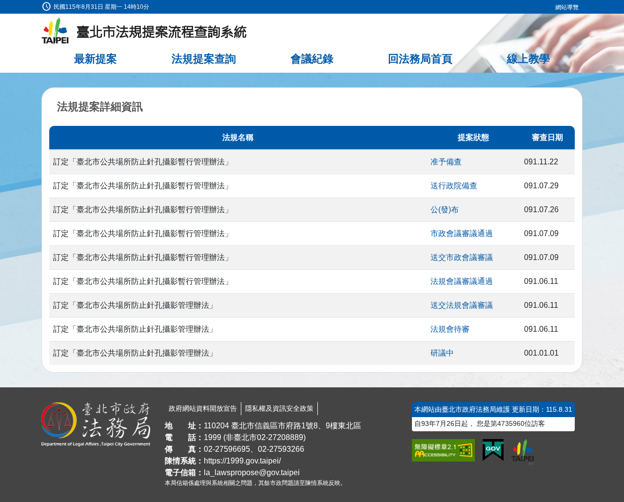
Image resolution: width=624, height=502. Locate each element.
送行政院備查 (453, 185)
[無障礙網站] (443, 450)
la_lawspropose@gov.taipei (252, 472)
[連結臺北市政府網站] (522, 451)
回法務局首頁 (420, 59)
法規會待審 (449, 329)
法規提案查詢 (204, 59)
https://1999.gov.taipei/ (242, 461)
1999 (212, 437)
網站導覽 (567, 7)
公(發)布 (444, 209)
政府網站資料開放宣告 (203, 408)
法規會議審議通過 (461, 281)
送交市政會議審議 (461, 257)
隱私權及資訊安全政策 (279, 408)
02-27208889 (280, 437)
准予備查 (446, 162)
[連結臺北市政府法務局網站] (95, 424)
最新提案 (95, 59)
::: (3, 5)
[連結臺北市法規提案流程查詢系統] (144, 31)
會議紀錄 (312, 59)
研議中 (442, 353)
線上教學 (528, 59)
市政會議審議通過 (461, 233)
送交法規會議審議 (461, 305)
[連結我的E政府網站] (493, 450)
